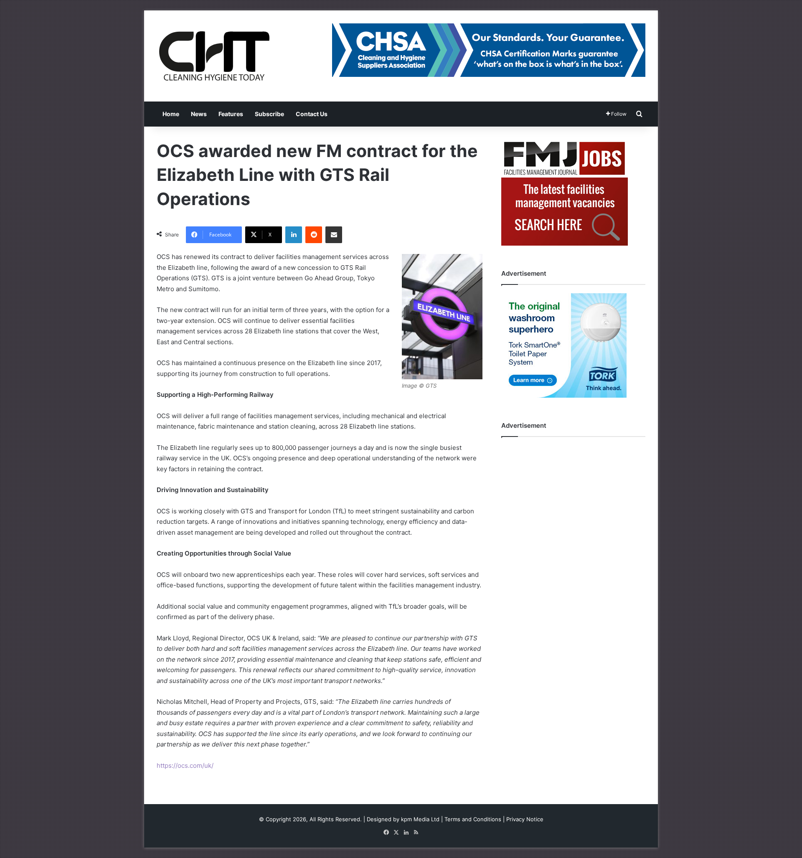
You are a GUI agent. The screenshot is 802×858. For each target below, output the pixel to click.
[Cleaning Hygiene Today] (214, 56)
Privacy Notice (524, 819)
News (199, 113)
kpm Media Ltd (420, 819)
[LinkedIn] (293, 234)
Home (170, 113)
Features (230, 113)
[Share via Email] (333, 234)
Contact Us (311, 113)
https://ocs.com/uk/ (185, 765)
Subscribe (269, 113)
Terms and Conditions (472, 819)
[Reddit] (313, 234)
